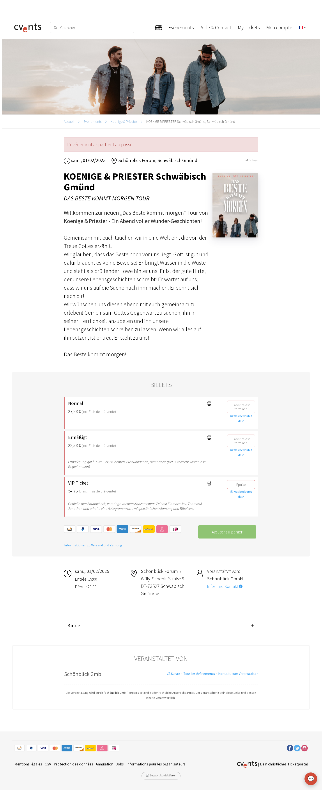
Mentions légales (28, 764)
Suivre (175, 673)
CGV (48, 764)
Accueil (69, 121)
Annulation (104, 764)
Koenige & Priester (124, 121)
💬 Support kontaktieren (161, 775)
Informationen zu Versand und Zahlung (93, 545)
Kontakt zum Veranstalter (238, 673)
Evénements (92, 121)
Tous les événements (199, 673)
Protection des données (73, 764)
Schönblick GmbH (84, 674)
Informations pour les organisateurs (156, 764)
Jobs (120, 764)
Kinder (74, 625)
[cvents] (29, 27)
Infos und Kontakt (223, 586)
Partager (253, 160)
